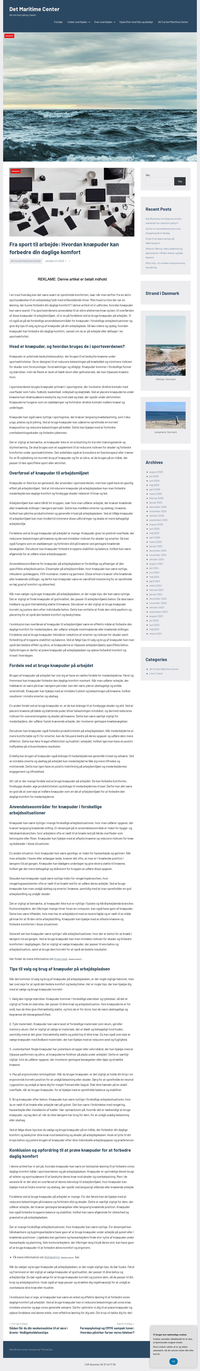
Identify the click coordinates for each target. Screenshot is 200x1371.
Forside (58, 21)
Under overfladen (77, 21)
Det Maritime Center (34, 8)
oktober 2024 (156, 559)
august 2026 (156, 471)
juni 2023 (154, 624)
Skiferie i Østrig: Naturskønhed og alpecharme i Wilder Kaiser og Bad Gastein (164, 253)
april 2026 (154, 489)
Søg (148, 174)
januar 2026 (155, 502)
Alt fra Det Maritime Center (173, 21)
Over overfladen (103, 21)
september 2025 (158, 519)
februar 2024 (156, 589)
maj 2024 (154, 576)
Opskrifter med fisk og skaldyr (136, 21)
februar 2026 (156, 498)
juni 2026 (154, 480)
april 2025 (154, 537)
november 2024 (158, 554)
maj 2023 (154, 629)
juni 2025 (154, 528)
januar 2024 (155, 594)
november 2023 (158, 602)
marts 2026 (155, 493)
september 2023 (158, 611)
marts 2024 (155, 585)
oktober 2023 (156, 607)
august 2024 (156, 563)
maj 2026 (154, 484)
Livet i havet (156, 673)
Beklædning (52, 1257)
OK (173, 1361)
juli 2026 (154, 476)
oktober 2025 (156, 515)
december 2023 (158, 598)
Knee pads (61, 959)
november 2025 (158, 511)
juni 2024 (154, 572)
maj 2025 (154, 533)
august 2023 (156, 616)
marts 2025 (155, 541)
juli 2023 (154, 620)
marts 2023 (155, 633)
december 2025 (158, 506)
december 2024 (158, 550)
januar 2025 (155, 546)
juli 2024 (154, 567)
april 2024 (154, 581)
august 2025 (156, 524)
